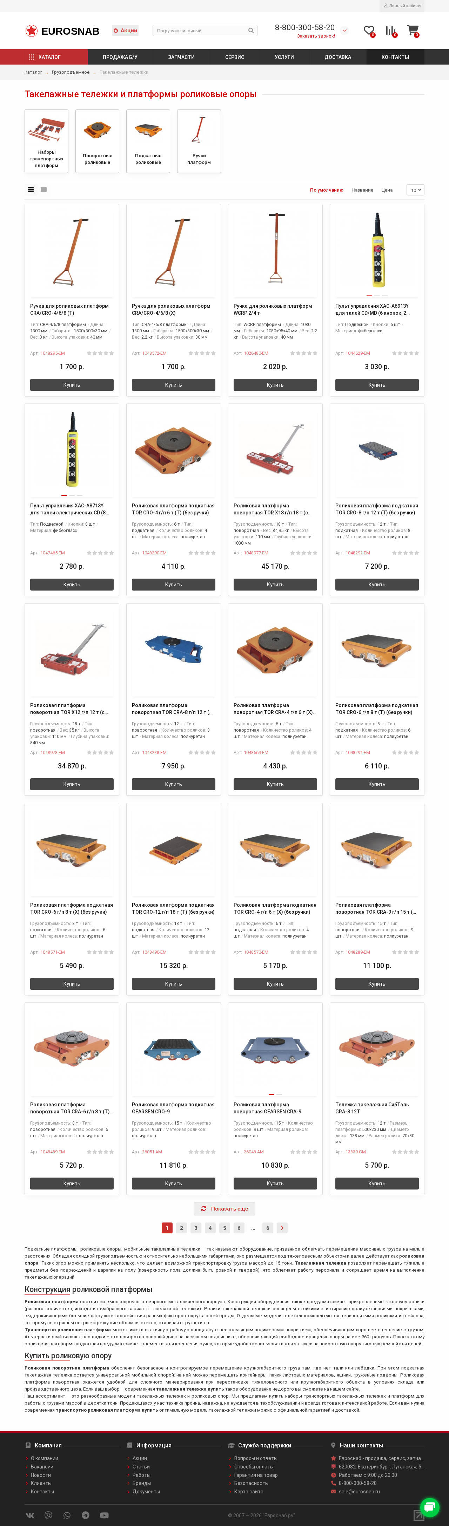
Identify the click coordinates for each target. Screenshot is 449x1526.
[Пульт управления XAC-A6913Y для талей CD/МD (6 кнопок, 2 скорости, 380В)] (377, 249)
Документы (146, 1491)
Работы (141, 1475)
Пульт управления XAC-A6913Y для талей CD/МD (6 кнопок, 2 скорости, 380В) (372, 309)
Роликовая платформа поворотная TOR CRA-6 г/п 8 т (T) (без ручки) (70, 1108)
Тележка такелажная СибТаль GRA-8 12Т (372, 1108)
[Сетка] (31, 190)
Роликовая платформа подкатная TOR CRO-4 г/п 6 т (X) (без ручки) (275, 908)
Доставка (337, 57)
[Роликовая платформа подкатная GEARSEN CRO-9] (173, 1048)
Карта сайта (248, 1491)
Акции (129, 30)
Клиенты (41, 1483)
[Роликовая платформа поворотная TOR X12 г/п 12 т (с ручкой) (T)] (72, 649)
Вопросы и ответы (255, 1458)
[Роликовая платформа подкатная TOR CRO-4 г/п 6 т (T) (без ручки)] (173, 449)
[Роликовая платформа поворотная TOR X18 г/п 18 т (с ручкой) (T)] (275, 449)
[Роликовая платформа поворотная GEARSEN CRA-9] (275, 1048)
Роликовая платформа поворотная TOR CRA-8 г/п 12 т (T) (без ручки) (173, 709)
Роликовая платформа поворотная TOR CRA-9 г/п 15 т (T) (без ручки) (376, 908)
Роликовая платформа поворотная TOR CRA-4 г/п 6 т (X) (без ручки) (273, 709)
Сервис (234, 57)
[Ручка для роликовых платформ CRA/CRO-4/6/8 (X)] (173, 249)
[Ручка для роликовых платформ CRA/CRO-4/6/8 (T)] (72, 249)
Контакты (395, 57)
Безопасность (251, 1483)
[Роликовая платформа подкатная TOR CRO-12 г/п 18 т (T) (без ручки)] (173, 848)
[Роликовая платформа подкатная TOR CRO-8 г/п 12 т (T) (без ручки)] (377, 449)
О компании (44, 1458)
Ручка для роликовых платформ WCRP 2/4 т (273, 309)
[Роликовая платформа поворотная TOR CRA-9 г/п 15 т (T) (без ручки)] (377, 848)
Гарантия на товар (256, 1475)
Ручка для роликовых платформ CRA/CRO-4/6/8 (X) (171, 309)
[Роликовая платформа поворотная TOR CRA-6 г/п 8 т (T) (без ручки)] (72, 1048)
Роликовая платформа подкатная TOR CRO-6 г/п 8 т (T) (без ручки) (376, 708)
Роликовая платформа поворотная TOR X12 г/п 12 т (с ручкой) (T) (67, 709)
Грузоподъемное (71, 72)
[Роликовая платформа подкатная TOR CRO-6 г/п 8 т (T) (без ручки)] (377, 649)
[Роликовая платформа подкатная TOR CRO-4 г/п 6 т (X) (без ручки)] (275, 848)
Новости (41, 1475)
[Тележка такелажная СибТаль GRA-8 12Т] (377, 1048)
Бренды (142, 1483)
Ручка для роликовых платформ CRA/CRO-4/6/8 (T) (69, 309)
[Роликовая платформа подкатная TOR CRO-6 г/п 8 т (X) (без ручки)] (72, 848)
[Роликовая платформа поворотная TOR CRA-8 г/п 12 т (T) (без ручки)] (173, 649)
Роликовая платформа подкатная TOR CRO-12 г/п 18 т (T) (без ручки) (173, 908)
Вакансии (42, 1467)
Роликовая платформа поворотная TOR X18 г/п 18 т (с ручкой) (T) (271, 509)
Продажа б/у (120, 57)
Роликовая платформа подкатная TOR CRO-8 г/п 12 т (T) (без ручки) (376, 509)
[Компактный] (43, 190)
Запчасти (181, 57)
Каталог (50, 57)
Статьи (141, 1467)
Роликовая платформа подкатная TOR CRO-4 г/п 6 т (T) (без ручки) (173, 509)
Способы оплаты (254, 1467)
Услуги (284, 57)
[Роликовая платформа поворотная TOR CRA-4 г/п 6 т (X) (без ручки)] (275, 649)
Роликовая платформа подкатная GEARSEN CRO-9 (173, 1108)
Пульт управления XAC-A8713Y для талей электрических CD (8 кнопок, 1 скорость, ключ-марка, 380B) (70, 509)
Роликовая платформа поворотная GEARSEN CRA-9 (267, 1108)
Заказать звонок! (316, 36)
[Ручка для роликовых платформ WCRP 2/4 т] (275, 249)
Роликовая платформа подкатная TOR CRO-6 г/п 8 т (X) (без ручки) (71, 908)
